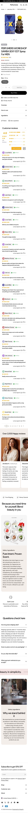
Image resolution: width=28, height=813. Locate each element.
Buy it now (14, 93)
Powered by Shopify (18, 809)
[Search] (21, 4)
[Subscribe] (25, 774)
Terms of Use (21, 778)
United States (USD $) (9, 798)
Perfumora (14, 5)
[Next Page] (23, 426)
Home (2, 9)
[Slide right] (16, 40)
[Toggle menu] (1, 4)
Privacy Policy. (4, 780)
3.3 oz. (5, 82)
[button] (4, 426)
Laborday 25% (11, 9)
